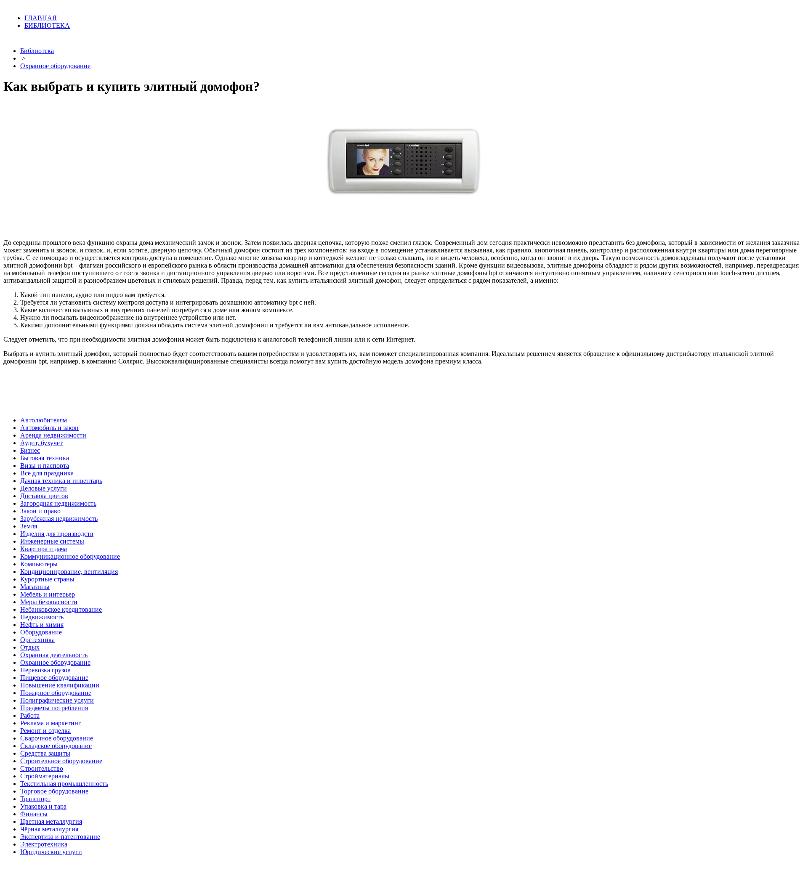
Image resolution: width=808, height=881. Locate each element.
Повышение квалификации (59, 685)
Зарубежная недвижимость (59, 518)
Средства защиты (45, 753)
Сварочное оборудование (56, 738)
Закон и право (40, 511)
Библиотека (37, 50)
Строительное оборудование (61, 760)
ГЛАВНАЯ (40, 17)
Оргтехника (37, 639)
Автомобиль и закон (49, 427)
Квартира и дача (43, 548)
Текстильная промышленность (64, 783)
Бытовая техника (44, 458)
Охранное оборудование (55, 65)
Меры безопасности (48, 601)
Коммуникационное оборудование (70, 556)
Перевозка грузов (45, 670)
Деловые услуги (43, 488)
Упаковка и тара (43, 806)
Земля (28, 526)
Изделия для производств (56, 533)
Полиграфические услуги (57, 700)
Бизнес (30, 450)
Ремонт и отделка (45, 730)
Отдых (30, 647)
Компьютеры (39, 564)
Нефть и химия (42, 624)
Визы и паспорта (44, 465)
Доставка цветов (44, 495)
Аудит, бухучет (41, 442)
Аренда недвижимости (53, 435)
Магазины (35, 586)
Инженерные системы (52, 541)
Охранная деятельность (54, 654)
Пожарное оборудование (55, 692)
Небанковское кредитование (61, 609)
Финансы (34, 813)
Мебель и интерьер (47, 594)
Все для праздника (47, 473)
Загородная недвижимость (58, 503)
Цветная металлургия (51, 821)
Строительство (41, 768)
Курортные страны (47, 579)
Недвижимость (42, 617)
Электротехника (43, 844)
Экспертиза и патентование (60, 836)
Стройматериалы (44, 776)
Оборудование (41, 632)
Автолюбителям (43, 420)
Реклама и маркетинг (50, 723)
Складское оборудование (56, 745)
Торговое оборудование (54, 791)
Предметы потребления (54, 707)
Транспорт (35, 798)
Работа (30, 715)
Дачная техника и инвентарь (61, 480)
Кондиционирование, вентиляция (69, 571)
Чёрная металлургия (49, 829)
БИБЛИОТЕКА (47, 25)
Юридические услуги (51, 851)
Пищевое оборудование (54, 677)
